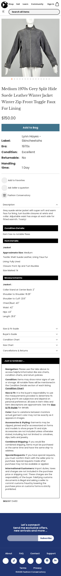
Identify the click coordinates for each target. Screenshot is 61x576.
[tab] (30, 204)
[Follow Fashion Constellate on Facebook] (22, 561)
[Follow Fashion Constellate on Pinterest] (39, 561)
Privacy (37, 568)
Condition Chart (14, 388)
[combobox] (34, 11)
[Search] (55, 12)
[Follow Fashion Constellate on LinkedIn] (55, 561)
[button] (12, 79)
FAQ (21, 553)
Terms (23, 568)
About (8, 553)
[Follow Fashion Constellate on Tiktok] (14, 561)
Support (51, 553)
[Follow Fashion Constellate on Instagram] (6, 561)
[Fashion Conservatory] (4, 4)
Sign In (50, 4)
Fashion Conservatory (19, 195)
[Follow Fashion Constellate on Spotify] (47, 561)
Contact (35, 553)
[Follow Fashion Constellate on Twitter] (30, 561)
